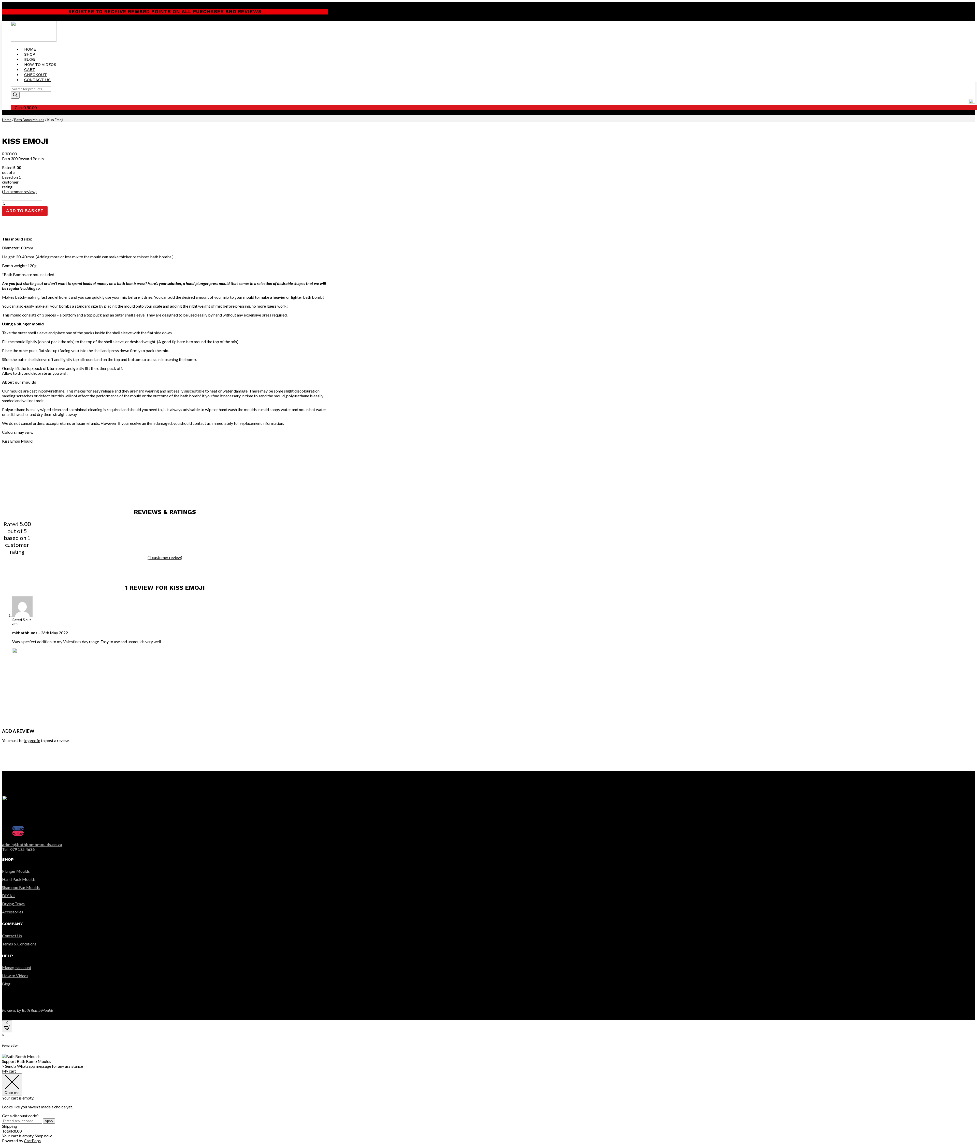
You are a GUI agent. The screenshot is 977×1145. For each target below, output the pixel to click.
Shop (29, 54)
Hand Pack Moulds (19, 879)
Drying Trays (13, 903)
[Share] (960, 5)
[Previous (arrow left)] (9, 572)
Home (30, 49)
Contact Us (37, 79)
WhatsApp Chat (38, 1046)
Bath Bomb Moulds (29, 119)
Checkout (35, 74)
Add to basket (25, 211)
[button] (488, 1059)
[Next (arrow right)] (968, 572)
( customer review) (19, 191)
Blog (29, 59)
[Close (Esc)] (971, 5)
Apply (49, 1121)
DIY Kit (8, 895)
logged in (32, 740)
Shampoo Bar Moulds (21, 887)
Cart (29, 69)
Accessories (12, 911)
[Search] (15, 95)
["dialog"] (488, 1105)
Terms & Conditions (19, 943)
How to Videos (40, 64)
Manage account (16, 967)
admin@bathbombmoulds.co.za (32, 844)
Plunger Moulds (16, 871)
